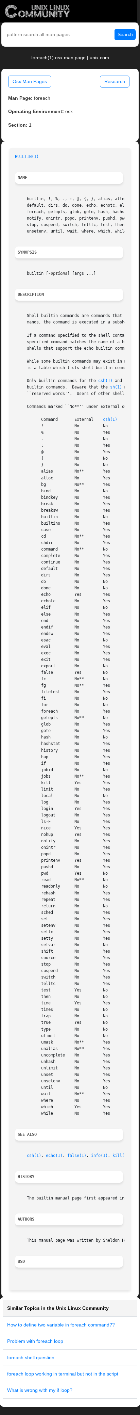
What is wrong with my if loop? (39, 1390)
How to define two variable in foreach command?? (61, 1324)
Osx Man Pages (30, 81)
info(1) (99, 1155)
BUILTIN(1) (27, 156)
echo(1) (54, 1155)
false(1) (76, 1155)
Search (125, 34)
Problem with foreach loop (35, 1341)
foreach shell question (30, 1357)
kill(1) (120, 1155)
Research (114, 81)
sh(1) (116, 387)
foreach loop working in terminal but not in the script (62, 1374)
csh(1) (105, 380)
